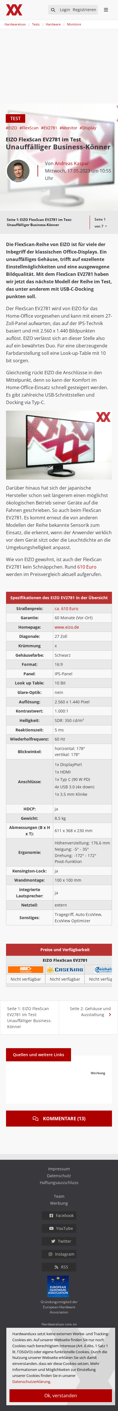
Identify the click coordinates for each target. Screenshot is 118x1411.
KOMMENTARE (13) (64, 1118)
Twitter (64, 1241)
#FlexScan (29, 127)
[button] (106, 415)
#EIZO (12, 127)
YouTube (64, 1228)
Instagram (64, 1254)
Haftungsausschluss (59, 1182)
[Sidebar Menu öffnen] (106, 10)
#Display (88, 127)
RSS (64, 1267)
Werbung (59, 1203)
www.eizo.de (67, 627)
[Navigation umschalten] (3, 21)
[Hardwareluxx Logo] (14, 9)
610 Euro (87, 567)
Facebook (65, 1215)
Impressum (59, 1168)
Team (59, 1196)
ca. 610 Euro (66, 608)
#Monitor (69, 127)
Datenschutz (59, 1175)
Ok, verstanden (60, 1395)
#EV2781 (49, 127)
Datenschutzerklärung (31, 1381)
